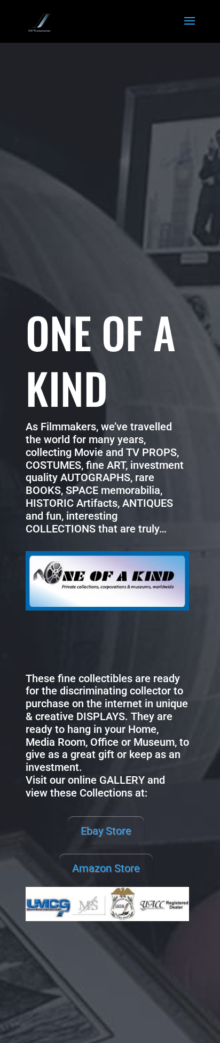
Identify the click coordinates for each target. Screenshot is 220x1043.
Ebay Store (106, 830)
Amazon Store (106, 868)
